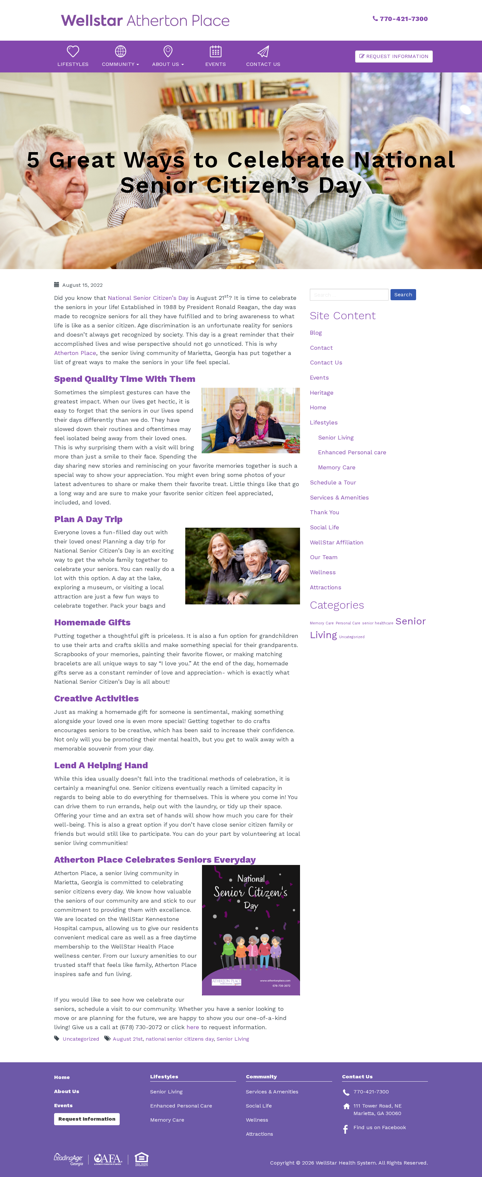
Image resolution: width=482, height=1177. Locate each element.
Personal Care (348, 623)
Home (318, 407)
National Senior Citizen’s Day (148, 297)
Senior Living (233, 1039)
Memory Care (336, 467)
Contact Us (326, 362)
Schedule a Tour (333, 482)
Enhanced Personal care (352, 452)
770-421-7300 (403, 19)
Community (261, 1077)
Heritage (321, 392)
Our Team (324, 557)
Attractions (325, 587)
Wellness (323, 572)
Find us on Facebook (379, 1127)
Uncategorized (81, 1039)
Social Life (324, 527)
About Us (66, 1091)
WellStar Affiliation (337, 542)
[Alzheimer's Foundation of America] (109, 1159)
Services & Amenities (339, 497)
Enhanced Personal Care (181, 1106)
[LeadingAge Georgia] (69, 1159)
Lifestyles (324, 422)
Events (319, 377)
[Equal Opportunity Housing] (142, 1159)
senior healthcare (377, 623)
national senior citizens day (180, 1039)
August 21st (128, 1039)
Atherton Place (75, 352)
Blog (316, 332)
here (193, 1027)
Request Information (397, 56)
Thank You (324, 512)
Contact (321, 347)
